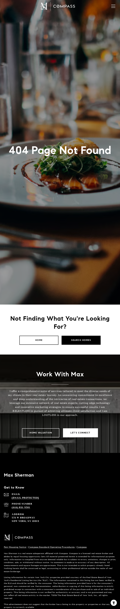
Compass (82, 547)
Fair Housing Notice (15, 547)
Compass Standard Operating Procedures (51, 547)
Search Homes (81, 340)
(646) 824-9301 (21, 507)
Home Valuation (41, 432)
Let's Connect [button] (80, 432)
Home (39, 340)
